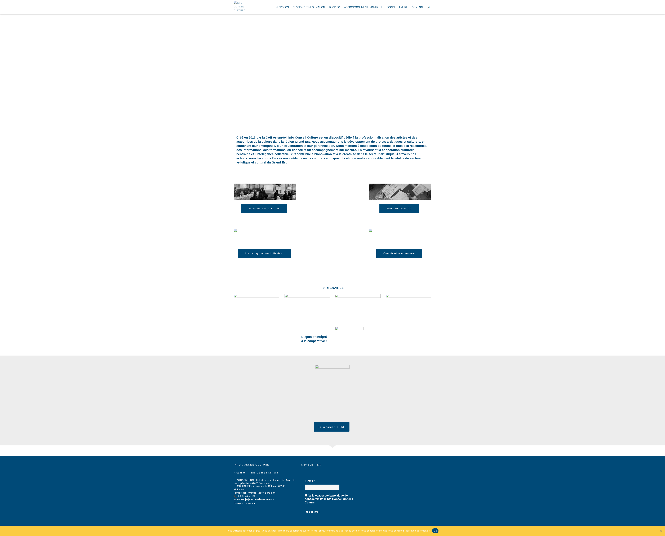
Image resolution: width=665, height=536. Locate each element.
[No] (660, 531)
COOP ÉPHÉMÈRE (397, 7)
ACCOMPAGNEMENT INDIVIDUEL (363, 7)
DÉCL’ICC (334, 7)
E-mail (310, 481)
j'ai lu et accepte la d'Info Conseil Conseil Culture (329, 499)
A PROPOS (282, 7)
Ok (435, 530)
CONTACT (417, 7)
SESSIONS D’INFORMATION (309, 7)
